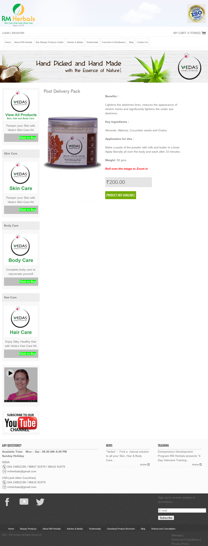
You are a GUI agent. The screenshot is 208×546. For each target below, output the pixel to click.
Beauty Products (28, 529)
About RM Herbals (23, 42)
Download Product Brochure (121, 529)
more (143, 464)
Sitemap (176, 535)
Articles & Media (75, 42)
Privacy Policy (180, 543)
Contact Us (142, 42)
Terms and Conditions (185, 539)
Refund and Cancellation (163, 529)
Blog (131, 42)
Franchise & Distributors (114, 42)
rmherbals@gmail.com (21, 471)
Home (8, 42)
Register (18, 33)
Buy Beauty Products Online (50, 42)
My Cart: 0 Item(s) (187, 33)
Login (6, 33)
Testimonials (92, 42)
